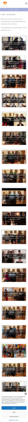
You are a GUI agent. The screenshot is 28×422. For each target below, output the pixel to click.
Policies (16, 420)
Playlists (16, 9)
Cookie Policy (11, 420)
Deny (14, 412)
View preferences (14, 416)
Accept (14, 408)
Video (11, 9)
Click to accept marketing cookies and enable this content (14, 43)
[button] (25, 393)
